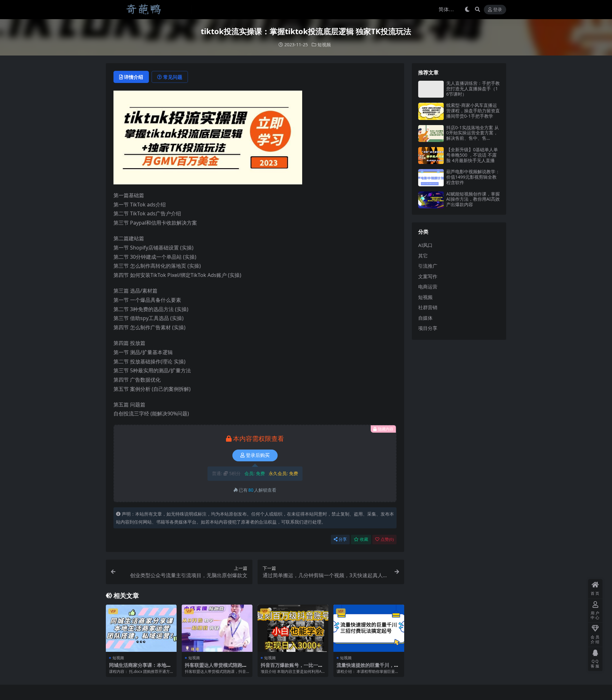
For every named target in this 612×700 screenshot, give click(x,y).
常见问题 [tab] (172, 77)
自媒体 (425, 318)
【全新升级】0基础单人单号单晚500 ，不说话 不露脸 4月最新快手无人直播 (472, 154)
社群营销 (427, 307)
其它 (423, 255)
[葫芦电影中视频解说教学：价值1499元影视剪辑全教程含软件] (431, 177)
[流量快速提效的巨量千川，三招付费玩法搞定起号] (368, 628)
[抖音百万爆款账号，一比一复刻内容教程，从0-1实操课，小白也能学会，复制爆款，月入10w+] (293, 628)
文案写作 (427, 276)
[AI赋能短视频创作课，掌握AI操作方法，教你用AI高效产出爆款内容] (431, 199)
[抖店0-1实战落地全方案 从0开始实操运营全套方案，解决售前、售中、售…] (431, 133)
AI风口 (425, 245)
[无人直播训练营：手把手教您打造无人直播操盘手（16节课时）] (431, 89)
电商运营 (427, 286)
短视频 (324, 44)
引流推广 (427, 266)
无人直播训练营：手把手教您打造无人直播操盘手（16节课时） (473, 88)
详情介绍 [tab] (133, 77)
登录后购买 (258, 455)
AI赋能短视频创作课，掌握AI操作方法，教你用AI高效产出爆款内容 (473, 199)
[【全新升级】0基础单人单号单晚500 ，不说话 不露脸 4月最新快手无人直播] (431, 155)
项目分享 (427, 328)
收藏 (364, 539)
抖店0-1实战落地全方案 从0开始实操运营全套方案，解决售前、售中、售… (472, 132)
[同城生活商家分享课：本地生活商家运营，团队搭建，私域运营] (141, 628)
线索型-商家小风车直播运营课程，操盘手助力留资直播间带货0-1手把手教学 (473, 110)
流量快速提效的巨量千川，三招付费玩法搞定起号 (368, 668)
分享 (343, 539)
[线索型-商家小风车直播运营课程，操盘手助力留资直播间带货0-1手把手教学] (431, 111)
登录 (497, 9)
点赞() (387, 539)
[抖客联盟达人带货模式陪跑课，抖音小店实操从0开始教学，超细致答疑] (217, 628)
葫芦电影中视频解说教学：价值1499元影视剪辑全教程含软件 (473, 176)
